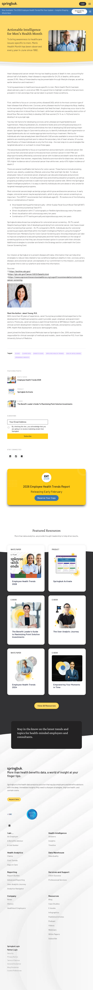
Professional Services (57, 880)
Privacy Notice (12, 957)
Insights (51, 841)
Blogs (17, 353)
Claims (10, 856)
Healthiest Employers (16, 908)
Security (10, 953)
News (9, 899)
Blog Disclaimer (13, 967)
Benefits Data (38, 353)
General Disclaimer (14, 964)
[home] (24, 4)
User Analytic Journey (16, 884)
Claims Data (27, 353)
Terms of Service (13, 960)
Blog (50, 899)
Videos (51, 925)
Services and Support (58, 872)
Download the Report (79, 11)
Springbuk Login (13, 946)
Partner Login (12, 950)
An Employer (12, 836)
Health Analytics (15, 852)
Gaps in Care (12, 865)
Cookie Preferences (14, 971)
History (10, 904)
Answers (52, 836)
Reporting (12, 872)
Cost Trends (12, 860)
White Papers (54, 934)
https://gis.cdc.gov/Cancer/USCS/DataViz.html (28, 274)
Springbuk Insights (22, 357)
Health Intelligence (73, 353)
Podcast (51, 921)
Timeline (52, 845)
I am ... (10, 833)
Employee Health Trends (55, 353)
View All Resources (46, 705)
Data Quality (53, 856)
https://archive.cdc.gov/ (20, 271)
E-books (52, 908)
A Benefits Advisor (15, 841)
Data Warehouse (56, 852)
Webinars (52, 930)
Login (83, 4)
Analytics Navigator (15, 888)
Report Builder (13, 875)
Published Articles (56, 917)
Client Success (54, 875)
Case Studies (54, 904)
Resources (53, 896)
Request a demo (14, 799)
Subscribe (27, 436)
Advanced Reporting (16, 880)
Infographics (53, 912)
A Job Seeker (13, 845)
